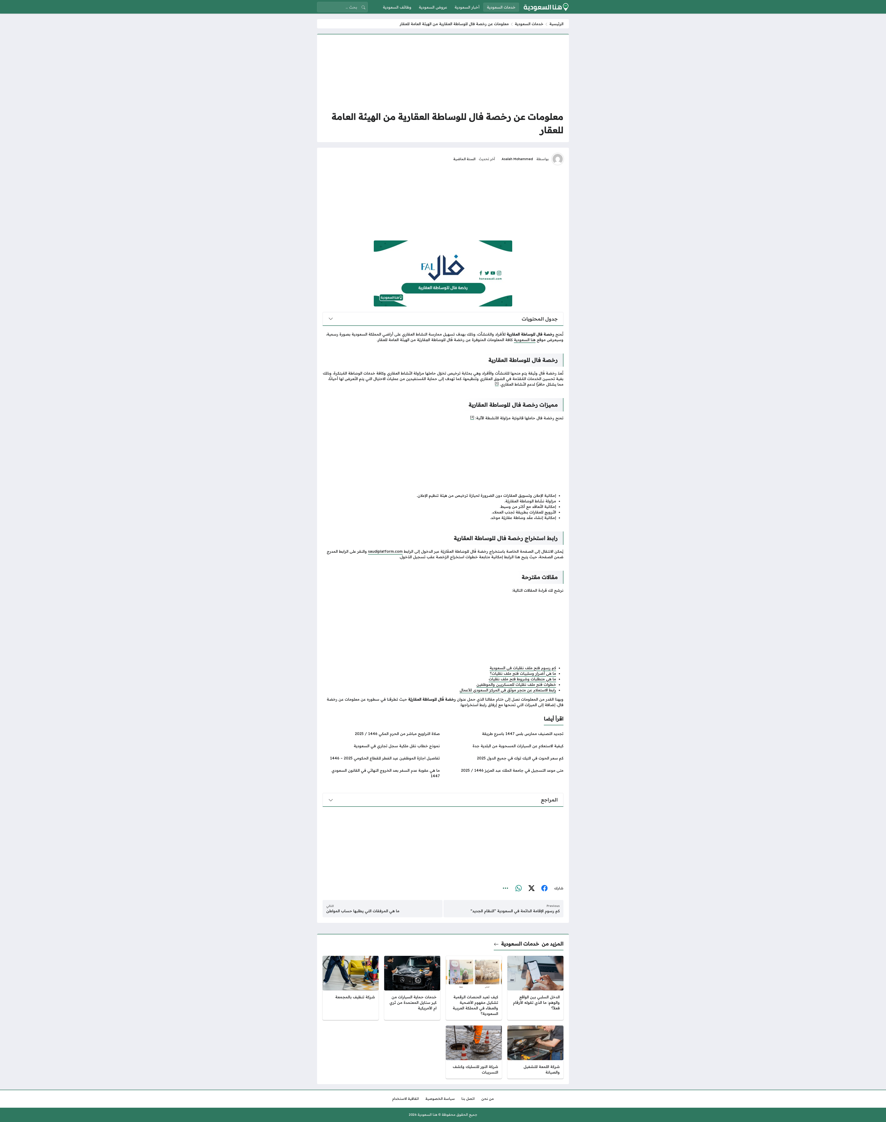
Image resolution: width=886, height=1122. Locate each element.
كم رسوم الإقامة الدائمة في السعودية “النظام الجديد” (515, 911)
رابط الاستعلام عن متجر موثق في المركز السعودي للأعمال (508, 690)
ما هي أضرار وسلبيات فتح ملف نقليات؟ (523, 673)
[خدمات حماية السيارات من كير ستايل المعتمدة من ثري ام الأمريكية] (412, 988)
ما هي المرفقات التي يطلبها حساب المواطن (362, 911)
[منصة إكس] (531, 888)
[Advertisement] (443, 72)
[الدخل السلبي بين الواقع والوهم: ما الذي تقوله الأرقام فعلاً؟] (535, 988)
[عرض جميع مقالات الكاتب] (557, 159)
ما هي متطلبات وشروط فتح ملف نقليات (522, 679)
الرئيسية (556, 23)
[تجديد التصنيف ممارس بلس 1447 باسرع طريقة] (504, 733)
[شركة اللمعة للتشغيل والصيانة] (535, 1052)
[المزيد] (505, 888)
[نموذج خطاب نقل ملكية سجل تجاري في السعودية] (381, 746)
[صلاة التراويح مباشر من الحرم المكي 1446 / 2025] (381, 733)
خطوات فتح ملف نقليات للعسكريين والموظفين (516, 684)
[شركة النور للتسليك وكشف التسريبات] (474, 1052)
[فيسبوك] (544, 888)
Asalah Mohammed (517, 159)
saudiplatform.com (385, 551)
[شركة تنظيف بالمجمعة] (351, 988)
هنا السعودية (525, 339)
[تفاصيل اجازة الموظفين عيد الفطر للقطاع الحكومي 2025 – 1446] (381, 758)
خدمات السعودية (529, 23)
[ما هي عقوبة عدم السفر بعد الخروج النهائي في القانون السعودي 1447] (381, 773)
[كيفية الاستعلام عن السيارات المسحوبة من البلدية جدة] (504, 746)
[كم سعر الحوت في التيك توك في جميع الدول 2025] (504, 758)
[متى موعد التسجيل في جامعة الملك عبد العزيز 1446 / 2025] (504, 773)
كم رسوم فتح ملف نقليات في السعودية (523, 668)
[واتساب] (518, 888)
